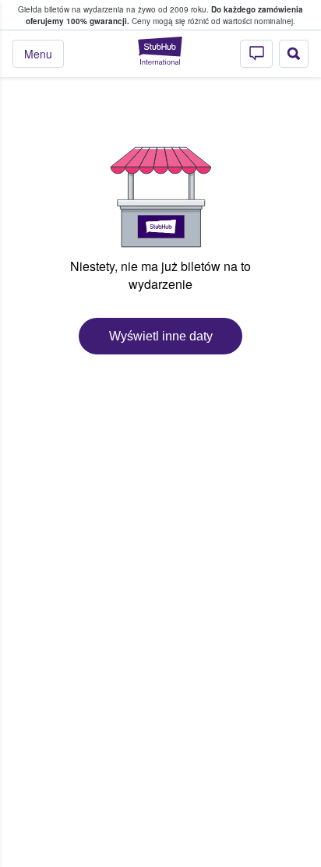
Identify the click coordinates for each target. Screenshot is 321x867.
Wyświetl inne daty (161, 336)
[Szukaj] (294, 54)
